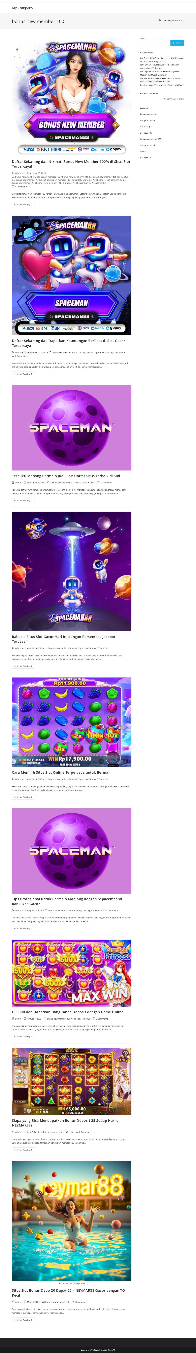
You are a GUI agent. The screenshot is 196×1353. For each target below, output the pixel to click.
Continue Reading (24, 205)
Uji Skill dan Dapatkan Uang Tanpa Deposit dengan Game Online (68, 1011)
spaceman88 (99, 183)
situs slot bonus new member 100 (53, 180)
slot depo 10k (146, 133)
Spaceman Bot (102, 352)
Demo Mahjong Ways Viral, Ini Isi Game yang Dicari (161, 85)
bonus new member (25, 176)
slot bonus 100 (114, 180)
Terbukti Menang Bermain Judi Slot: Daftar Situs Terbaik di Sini (66, 475)
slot (90, 180)
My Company (22, 7)
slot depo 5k (145, 157)
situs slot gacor (79, 180)
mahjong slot (80, 910)
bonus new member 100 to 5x (107, 176)
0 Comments (21, 186)
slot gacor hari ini (82, 183)
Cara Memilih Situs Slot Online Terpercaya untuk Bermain (62, 772)
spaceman (88, 352)
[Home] (160, 20)
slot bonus (99, 180)
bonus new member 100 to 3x (76, 176)
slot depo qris (146, 126)
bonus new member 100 (173, 20)
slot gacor (67, 183)
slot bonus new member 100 (47, 183)
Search (143, 38)
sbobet (143, 151)
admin (18, 173)
